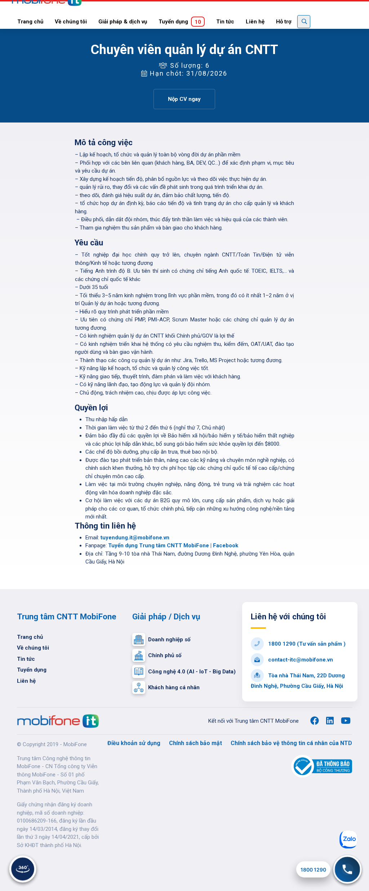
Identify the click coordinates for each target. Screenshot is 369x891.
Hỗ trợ (284, 21)
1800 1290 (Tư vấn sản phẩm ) (306, 644)
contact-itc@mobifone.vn (300, 659)
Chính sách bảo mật (195, 743)
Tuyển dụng (180, 21)
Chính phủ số (164, 655)
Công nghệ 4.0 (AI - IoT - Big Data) (192, 671)
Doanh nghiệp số (169, 639)
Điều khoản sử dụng (133, 743)
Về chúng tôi (71, 21)
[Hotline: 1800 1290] (347, 869)
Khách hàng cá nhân (174, 687)
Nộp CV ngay (184, 99)
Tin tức (225, 21)
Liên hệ (255, 21)
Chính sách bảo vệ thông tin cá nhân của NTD (291, 743)
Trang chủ (30, 21)
